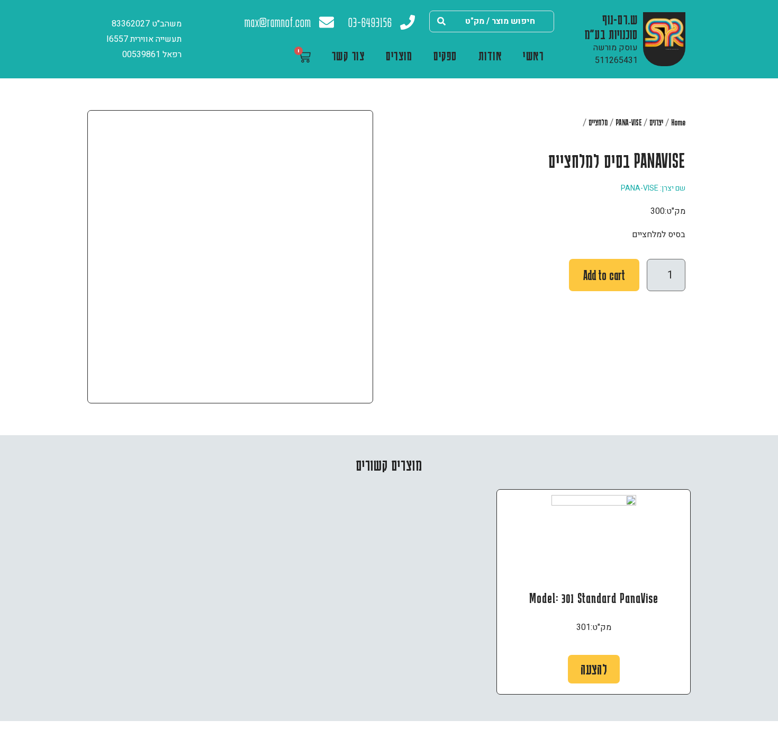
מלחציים (598, 122)
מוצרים (399, 55)
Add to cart (604, 275)
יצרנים (656, 122)
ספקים (445, 55)
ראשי (533, 55)
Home (678, 122)
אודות (490, 55)
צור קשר (348, 55)
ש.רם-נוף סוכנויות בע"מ (611, 26)
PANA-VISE (628, 122)
